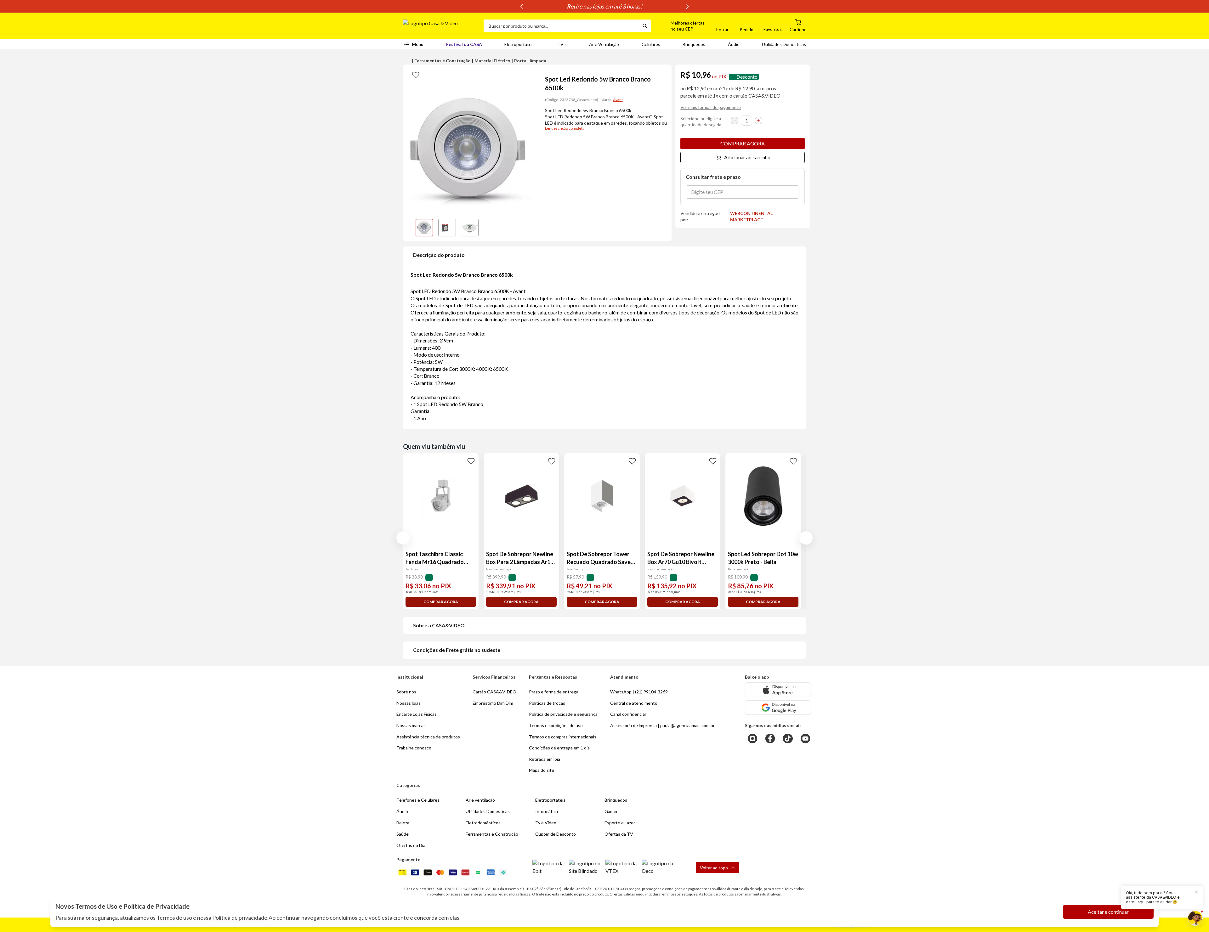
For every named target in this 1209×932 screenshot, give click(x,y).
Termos (165, 917)
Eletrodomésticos (483, 822)
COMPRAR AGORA (742, 143)
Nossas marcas (411, 725)
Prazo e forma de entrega (553, 691)
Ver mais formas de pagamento (710, 107)
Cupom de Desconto (555, 834)
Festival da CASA (464, 44)
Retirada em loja (544, 759)
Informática (546, 811)
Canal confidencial (628, 714)
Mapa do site (541, 770)
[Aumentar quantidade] (758, 120)
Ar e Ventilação (604, 44)
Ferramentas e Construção (442, 60)
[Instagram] (752, 738)
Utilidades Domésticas (784, 44)
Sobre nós (406, 691)
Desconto (747, 77)
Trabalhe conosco (413, 747)
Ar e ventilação (480, 800)
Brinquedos (694, 44)
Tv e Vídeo (545, 822)
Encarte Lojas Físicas (416, 714)
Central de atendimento (633, 703)
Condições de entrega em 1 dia (559, 747)
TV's (562, 44)
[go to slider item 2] (470, 227)
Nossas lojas (408, 703)
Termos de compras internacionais (562, 736)
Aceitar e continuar (1108, 912)
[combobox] (561, 26)
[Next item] (687, 6)
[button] (680, 26)
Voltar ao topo (714, 867)
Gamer (611, 811)
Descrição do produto (439, 255)
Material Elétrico (492, 60)
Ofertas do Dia (410, 845)
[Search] (645, 26)
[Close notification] (1196, 892)
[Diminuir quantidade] (734, 120)
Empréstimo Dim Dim (493, 703)
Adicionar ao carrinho (747, 157)
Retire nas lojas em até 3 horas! (604, 6)
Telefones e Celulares (418, 800)
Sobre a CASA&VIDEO (439, 625)
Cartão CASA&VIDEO (494, 691)
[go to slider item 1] (447, 227)
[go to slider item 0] (424, 227)
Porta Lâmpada (530, 60)
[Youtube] (805, 738)
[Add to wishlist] (416, 75)
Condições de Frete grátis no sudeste (456, 650)
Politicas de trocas (547, 703)
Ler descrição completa (564, 128)
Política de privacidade (239, 917)
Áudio (734, 44)
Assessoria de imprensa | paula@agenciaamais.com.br (662, 725)
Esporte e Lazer (619, 822)
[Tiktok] (787, 738)
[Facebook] (770, 738)
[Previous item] (521, 6)
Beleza (402, 822)
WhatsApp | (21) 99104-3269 (639, 691)
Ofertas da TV (618, 834)
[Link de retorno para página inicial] (441, 26)
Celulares (651, 44)
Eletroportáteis (519, 44)
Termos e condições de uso (556, 725)
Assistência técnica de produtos (428, 736)
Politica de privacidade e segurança (563, 714)
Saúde (402, 834)
